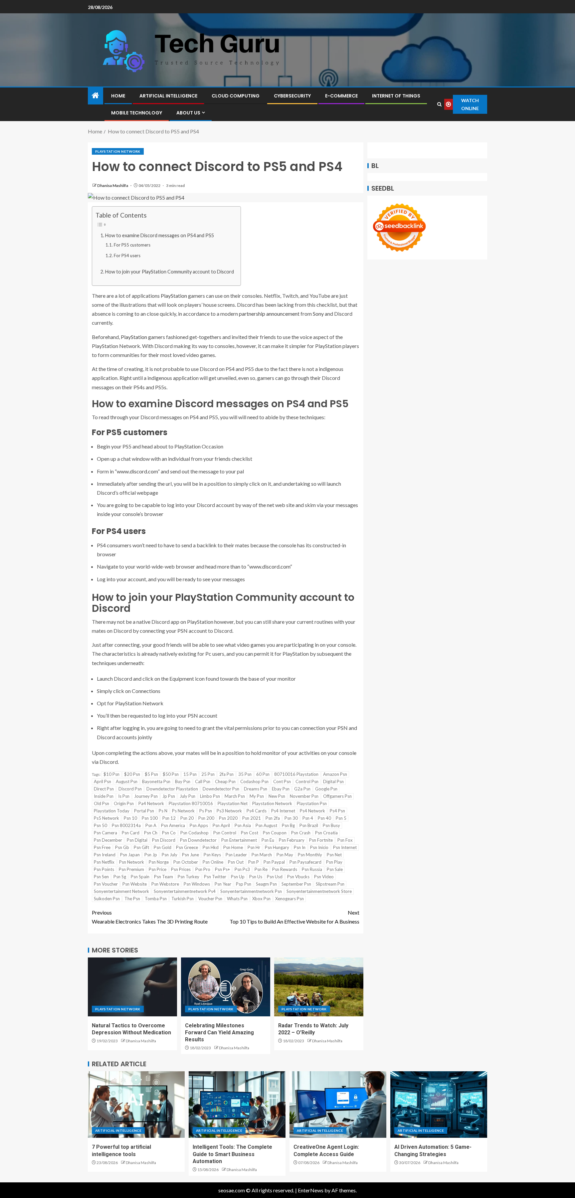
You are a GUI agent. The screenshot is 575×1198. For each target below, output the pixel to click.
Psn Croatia (326, 832)
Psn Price (157, 869)
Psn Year (223, 884)
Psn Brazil (308, 825)
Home (118, 95)
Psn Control (224, 832)
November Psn (304, 796)
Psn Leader (236, 854)
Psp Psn (243, 884)
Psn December (108, 840)
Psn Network (131, 862)
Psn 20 (187, 818)
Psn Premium (131, 869)
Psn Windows (197, 884)
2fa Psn (226, 774)
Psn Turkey (188, 876)
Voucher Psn (210, 898)
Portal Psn (144, 810)
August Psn (126, 781)
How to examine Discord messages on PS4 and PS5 (159, 235)
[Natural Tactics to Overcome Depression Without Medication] (132, 986)
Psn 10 (130, 818)
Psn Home (233, 847)
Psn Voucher (106, 884)
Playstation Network (117, 151)
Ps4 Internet (283, 810)
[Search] (439, 104)
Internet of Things (396, 95)
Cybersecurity (292, 95)
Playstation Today (111, 810)
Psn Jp (150, 854)
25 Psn (208, 774)
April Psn (102, 781)
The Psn (132, 898)
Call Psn (202, 781)
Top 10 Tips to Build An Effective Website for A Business (294, 917)
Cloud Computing (236, 95)
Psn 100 (150, 818)
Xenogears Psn (289, 898)
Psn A (150, 825)
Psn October (185, 862)
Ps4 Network (312, 810)
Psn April (221, 825)
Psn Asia (243, 825)
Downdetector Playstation (172, 788)
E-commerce (341, 95)
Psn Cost (249, 832)
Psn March (262, 854)
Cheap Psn (225, 781)
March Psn (235, 796)
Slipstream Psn (330, 884)
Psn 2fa (273, 818)
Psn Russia (312, 869)
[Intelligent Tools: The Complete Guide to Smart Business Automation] (237, 1104)
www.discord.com (137, 471)
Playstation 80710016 (191, 803)
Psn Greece (187, 847)
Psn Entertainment (239, 840)
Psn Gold (162, 847)
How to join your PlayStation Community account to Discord (169, 271)
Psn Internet (345, 847)
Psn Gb (122, 847)
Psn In (299, 847)
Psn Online (213, 862)
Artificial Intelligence (168, 95)
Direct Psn (104, 788)
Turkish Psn (182, 898)
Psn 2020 (228, 818)
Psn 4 (307, 818)
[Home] (95, 95)
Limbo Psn (210, 796)
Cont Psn (282, 781)
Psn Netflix (104, 862)
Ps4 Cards (257, 810)
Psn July (169, 854)
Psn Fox (345, 840)
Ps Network (183, 810)
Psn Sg (119, 876)
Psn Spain (140, 876)
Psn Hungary (277, 847)
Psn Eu (268, 840)
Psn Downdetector (198, 840)
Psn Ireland (104, 854)
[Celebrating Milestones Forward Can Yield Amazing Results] (225, 986)
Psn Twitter (215, 876)
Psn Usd (275, 876)
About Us (188, 112)
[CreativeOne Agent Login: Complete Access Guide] (337, 1104)
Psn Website (134, 884)
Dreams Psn (255, 788)
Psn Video (324, 876)
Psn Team (163, 876)
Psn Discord (163, 840)
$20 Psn (132, 774)
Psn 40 (324, 818)
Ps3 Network (229, 810)
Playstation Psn (312, 803)
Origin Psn (124, 803)
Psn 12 (169, 818)
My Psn (257, 796)
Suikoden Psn (107, 898)
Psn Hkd (211, 847)
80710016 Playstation (296, 774)
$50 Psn (171, 774)
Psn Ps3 (242, 869)
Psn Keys (212, 854)
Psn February (291, 840)
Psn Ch (150, 832)
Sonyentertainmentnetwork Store (319, 891)
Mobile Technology (136, 112)
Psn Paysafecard (305, 862)
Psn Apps (199, 825)
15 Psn (190, 774)
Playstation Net (233, 803)
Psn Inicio (319, 847)
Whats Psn (237, 898)
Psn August (266, 825)
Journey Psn (146, 796)
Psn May (285, 854)
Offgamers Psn (337, 796)
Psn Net (334, 854)
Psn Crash (300, 832)
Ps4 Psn (337, 810)
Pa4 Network (151, 803)
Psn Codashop (194, 832)
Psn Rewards (284, 869)
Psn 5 (341, 818)
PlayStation (174, 295)
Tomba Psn (156, 898)
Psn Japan (130, 854)
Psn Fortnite (321, 840)
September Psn (296, 884)
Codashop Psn (254, 781)
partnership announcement (269, 313)
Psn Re (261, 869)
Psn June (190, 854)
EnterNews (310, 1190)
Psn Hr (254, 847)
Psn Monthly (310, 854)
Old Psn (101, 803)
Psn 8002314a (126, 825)
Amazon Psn (335, 774)
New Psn (277, 796)
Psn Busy (331, 825)
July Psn (187, 796)
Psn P (253, 862)
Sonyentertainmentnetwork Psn (251, 891)
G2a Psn (302, 788)
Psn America (173, 825)
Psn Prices (181, 869)
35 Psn (245, 774)
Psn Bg (288, 825)
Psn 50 (100, 825)
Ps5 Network (106, 818)
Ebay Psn (280, 788)
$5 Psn (151, 774)
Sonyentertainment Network (121, 891)
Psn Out (236, 862)
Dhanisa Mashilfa (113, 185)
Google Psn (326, 788)
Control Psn (306, 781)
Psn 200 (206, 818)
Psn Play (334, 862)
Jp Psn (168, 796)
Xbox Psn (261, 898)
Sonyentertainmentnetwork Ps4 (185, 891)
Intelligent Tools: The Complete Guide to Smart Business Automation (232, 1154)
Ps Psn (205, 810)
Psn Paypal (274, 862)
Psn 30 (291, 818)
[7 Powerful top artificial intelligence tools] (136, 1104)
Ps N (163, 810)
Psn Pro (202, 869)
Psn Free (102, 847)
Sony (318, 313)
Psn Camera (105, 832)
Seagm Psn (266, 884)
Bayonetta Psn (156, 781)
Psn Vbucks (298, 876)
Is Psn (123, 796)
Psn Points (104, 869)
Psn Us (255, 876)
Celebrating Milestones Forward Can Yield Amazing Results (219, 1032)
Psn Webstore (165, 884)
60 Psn (263, 774)
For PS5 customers (132, 245)
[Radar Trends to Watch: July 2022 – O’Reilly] (318, 986)
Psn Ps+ (222, 869)
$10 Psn (111, 774)
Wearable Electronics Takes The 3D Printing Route (150, 917)
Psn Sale (335, 869)
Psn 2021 (251, 818)
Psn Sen (101, 876)
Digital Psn (333, 781)
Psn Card (130, 832)
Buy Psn (182, 781)
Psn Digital (137, 840)
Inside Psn (103, 796)
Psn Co (169, 832)
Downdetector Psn (221, 788)
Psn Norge (159, 862)
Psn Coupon (275, 832)
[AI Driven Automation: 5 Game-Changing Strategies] (438, 1104)
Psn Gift (141, 847)
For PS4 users (127, 255)
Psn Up (238, 876)
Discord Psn (130, 788)
